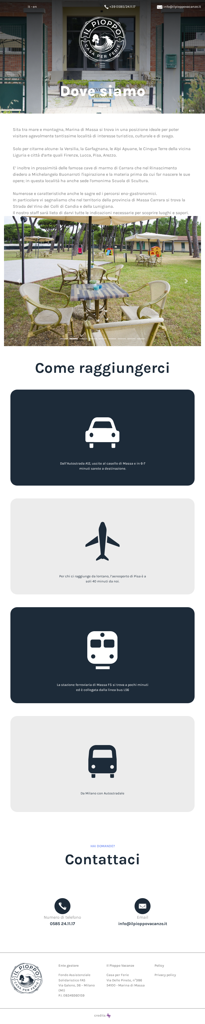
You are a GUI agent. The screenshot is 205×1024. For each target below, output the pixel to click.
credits (100, 1015)
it (29, 7)
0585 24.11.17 (62, 923)
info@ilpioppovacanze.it (182, 7)
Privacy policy (165, 975)
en (35, 7)
